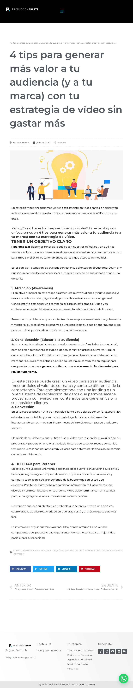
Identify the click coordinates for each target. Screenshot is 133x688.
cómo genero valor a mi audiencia (34, 550)
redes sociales (32, 298)
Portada (14, 43)
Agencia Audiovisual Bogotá (54, 684)
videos (57, 207)
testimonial (18, 448)
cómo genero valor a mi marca (76, 550)
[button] (62, 12)
